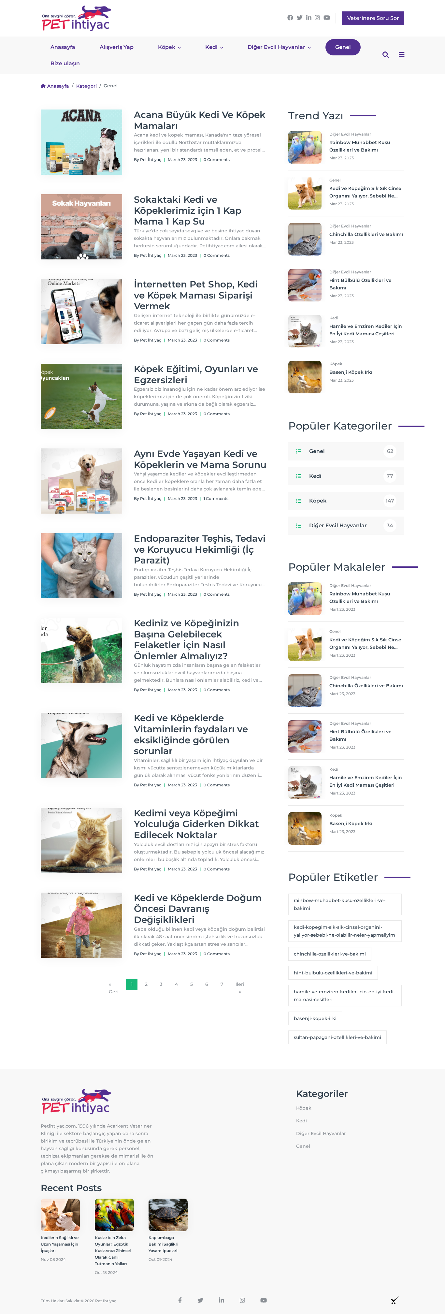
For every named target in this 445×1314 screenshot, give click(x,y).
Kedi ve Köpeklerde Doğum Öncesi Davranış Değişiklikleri (198, 908)
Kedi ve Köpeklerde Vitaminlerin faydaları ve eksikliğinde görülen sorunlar (191, 734)
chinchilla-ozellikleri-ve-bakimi (330, 954)
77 (390, 476)
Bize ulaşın (65, 63)
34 (390, 525)
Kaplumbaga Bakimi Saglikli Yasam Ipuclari (163, 1244)
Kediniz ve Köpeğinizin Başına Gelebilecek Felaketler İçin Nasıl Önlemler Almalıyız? (186, 640)
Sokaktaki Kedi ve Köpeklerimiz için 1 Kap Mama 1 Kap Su (187, 210)
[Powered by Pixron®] (395, 1300)
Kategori (86, 86)
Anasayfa (62, 47)
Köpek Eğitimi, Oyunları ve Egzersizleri (196, 374)
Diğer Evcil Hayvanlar (277, 47)
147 (390, 501)
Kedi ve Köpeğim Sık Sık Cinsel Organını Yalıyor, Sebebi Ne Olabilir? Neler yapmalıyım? (366, 195)
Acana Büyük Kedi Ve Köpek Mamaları (200, 120)
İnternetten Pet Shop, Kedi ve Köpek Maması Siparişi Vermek (196, 295)
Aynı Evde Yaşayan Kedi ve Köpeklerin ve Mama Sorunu (200, 459)
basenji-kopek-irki (315, 1018)
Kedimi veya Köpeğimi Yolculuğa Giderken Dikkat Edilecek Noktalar (196, 824)
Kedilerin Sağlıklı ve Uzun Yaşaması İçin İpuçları (60, 1244)
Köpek (167, 47)
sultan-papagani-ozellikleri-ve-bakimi (337, 1037)
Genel (343, 47)
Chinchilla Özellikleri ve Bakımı (366, 234)
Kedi (212, 47)
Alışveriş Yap (117, 47)
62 (390, 451)
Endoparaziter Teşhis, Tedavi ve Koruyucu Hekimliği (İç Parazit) (200, 549)
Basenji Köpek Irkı (350, 372)
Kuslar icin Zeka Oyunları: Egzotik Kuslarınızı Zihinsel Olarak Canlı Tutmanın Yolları (113, 1250)
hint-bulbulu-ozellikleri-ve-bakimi (333, 973)
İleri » (240, 988)
